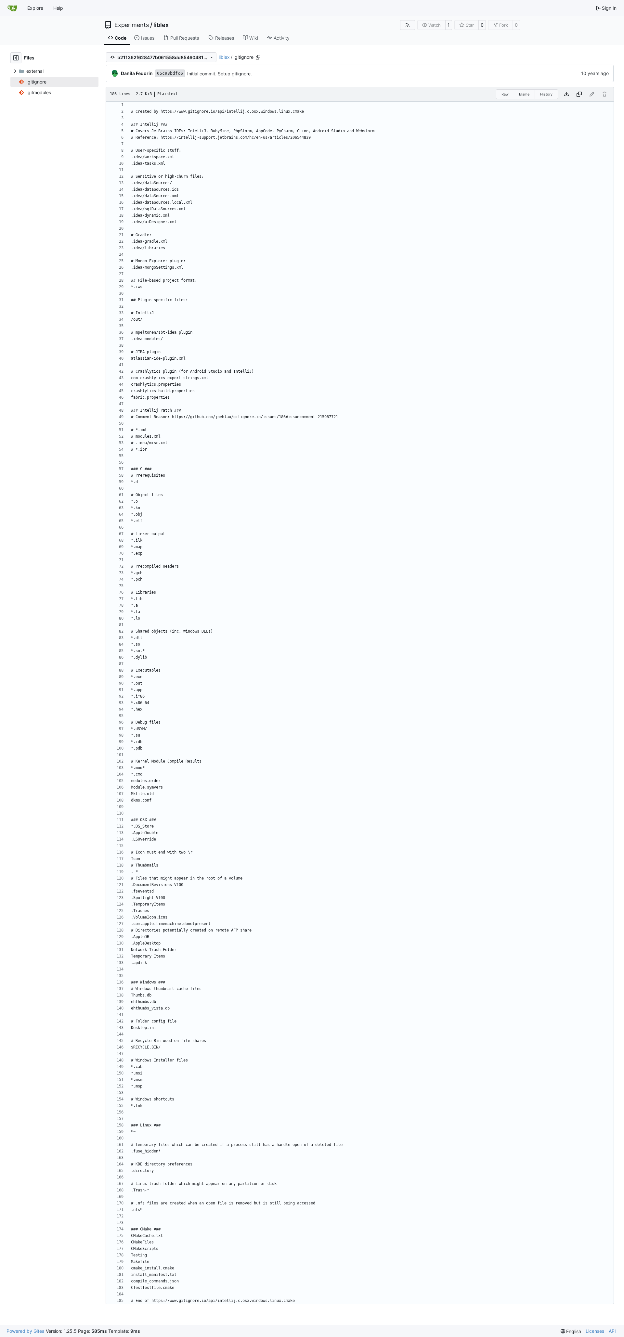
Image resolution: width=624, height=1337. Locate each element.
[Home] (12, 8)
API (612, 1331)
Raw (505, 94)
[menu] (571, 1331)
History (546, 94)
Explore (35, 8)
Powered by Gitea (25, 1331)
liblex (161, 25)
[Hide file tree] (15, 57)
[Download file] (566, 94)
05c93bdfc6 (170, 73)
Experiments (131, 25)
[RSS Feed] (407, 25)
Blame (524, 94)
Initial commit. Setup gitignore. (219, 73)
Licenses (595, 1331)
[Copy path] (258, 57)
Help (58, 8)
